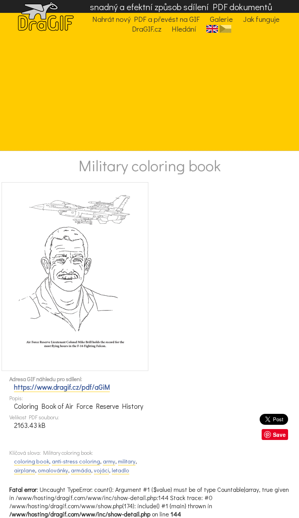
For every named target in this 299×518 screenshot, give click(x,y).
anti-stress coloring (76, 461)
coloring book (31, 461)
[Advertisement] (143, 92)
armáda (81, 470)
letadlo (120, 470)
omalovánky (53, 470)
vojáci (101, 470)
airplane (24, 470)
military (126, 461)
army (109, 461)
